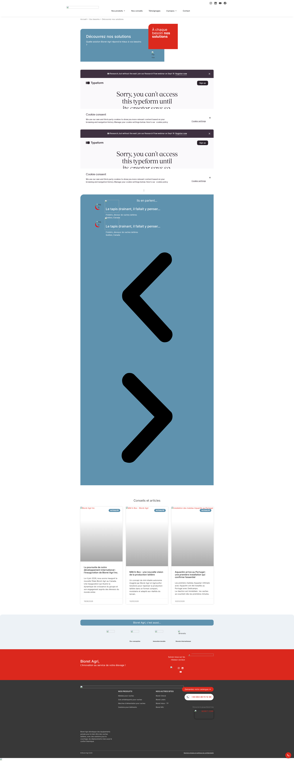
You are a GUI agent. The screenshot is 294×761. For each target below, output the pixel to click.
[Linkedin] (215, 3)
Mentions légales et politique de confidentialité (199, 753)
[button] (147, 297)
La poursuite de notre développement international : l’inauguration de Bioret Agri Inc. (101, 570)
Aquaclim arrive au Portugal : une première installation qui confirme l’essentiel (190, 575)
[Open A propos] (176, 10)
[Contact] (288, 755)
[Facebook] (225, 3)
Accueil (83, 19)
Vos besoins (94, 19)
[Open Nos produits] (124, 10)
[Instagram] (210, 3)
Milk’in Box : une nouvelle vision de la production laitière (146, 573)
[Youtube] (220, 3)
